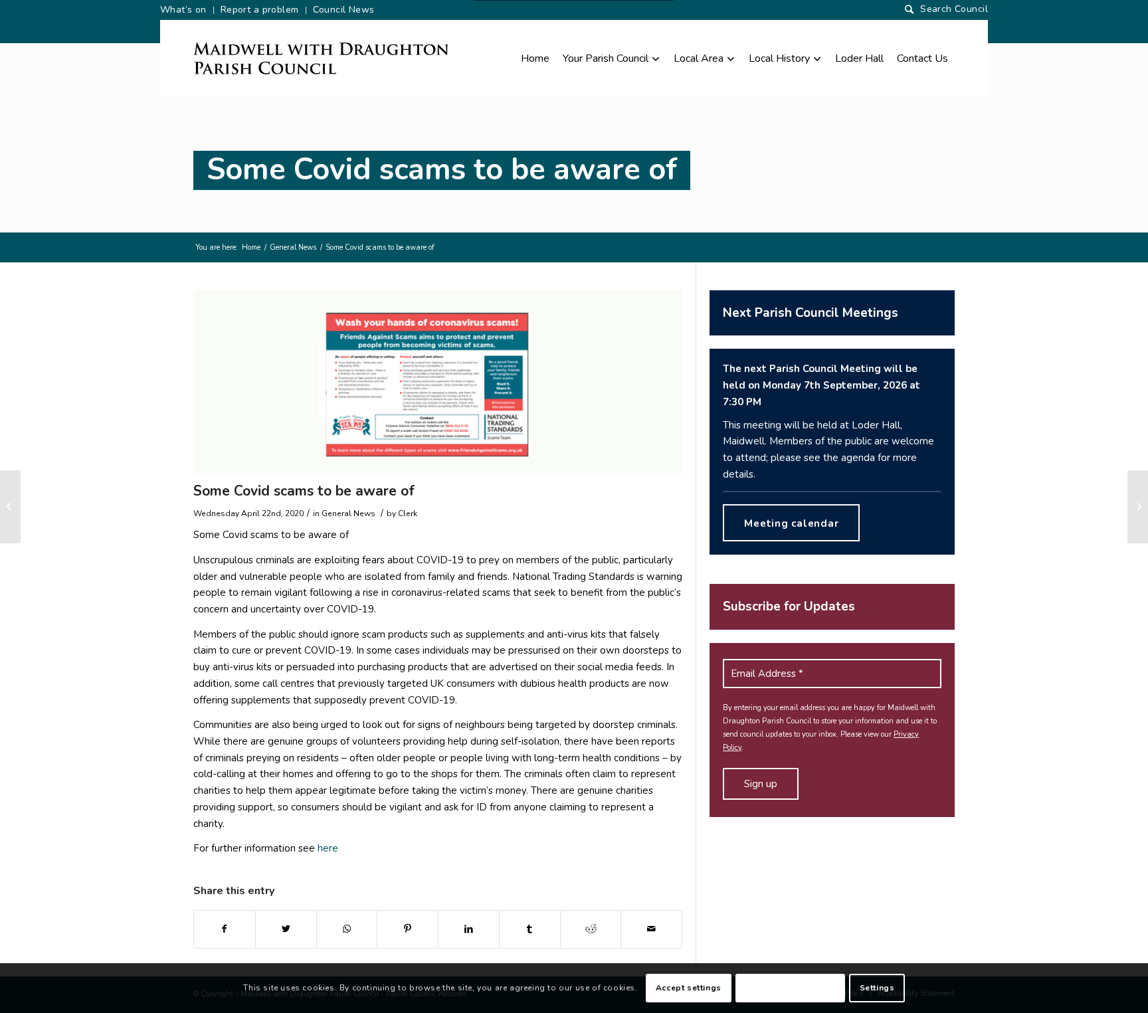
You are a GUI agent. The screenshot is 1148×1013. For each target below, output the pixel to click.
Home (251, 247)
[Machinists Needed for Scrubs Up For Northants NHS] (10, 506)
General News (293, 247)
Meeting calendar (791, 523)
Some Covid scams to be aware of (442, 169)
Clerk (407, 513)
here (328, 848)
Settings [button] (877, 987)
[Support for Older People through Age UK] (1137, 506)
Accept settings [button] (688, 987)
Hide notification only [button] (790, 987)
